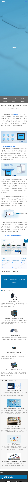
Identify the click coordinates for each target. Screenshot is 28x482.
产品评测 (14, 98)
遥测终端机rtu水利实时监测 (9, 272)
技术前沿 (23, 98)
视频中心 (5, 101)
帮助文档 (5, 98)
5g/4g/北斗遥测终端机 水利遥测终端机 (11, 271)
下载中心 (14, 101)
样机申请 (23, 101)
